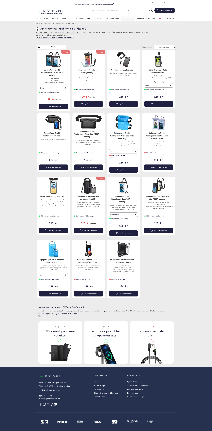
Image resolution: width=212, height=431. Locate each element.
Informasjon (172, 18)
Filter (53, 47)
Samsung (79, 18)
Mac (89, 18)
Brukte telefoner (112, 18)
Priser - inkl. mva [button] (169, 3)
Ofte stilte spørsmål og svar (106, 393)
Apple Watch (67, 18)
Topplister (140, 18)
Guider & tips (99, 386)
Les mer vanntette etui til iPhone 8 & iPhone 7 (55, 38)
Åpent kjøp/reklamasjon (138, 386)
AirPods (55, 18)
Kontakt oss (132, 393)
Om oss (97, 382)
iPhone (38, 18)
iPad (46, 18)
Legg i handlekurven (54, 106)
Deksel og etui (60, 23)
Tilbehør (98, 18)
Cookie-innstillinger (136, 397)
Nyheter (151, 18)
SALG (161, 18)
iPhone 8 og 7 (47, 23)
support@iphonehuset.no (49, 399)
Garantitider (99, 397)
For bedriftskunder (135, 389)
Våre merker (99, 389)
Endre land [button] (155, 3)
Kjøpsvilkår (132, 382)
